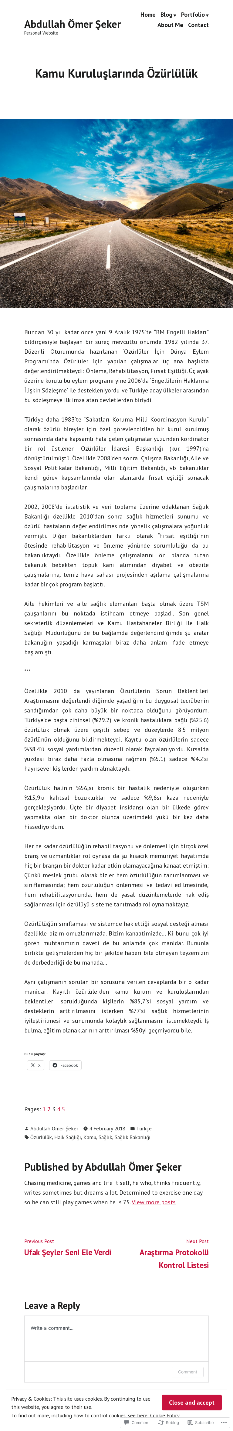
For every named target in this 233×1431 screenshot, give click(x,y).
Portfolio (193, 15)
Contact (198, 24)
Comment (187, 1371)
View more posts (154, 1202)
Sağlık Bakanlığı (132, 1137)
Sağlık (105, 1137)
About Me (170, 24)
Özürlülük (41, 1137)
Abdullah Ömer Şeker (72, 24)
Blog (166, 15)
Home (148, 15)
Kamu (89, 1137)
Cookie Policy (165, 1415)
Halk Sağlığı (67, 1137)
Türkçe (144, 1128)
